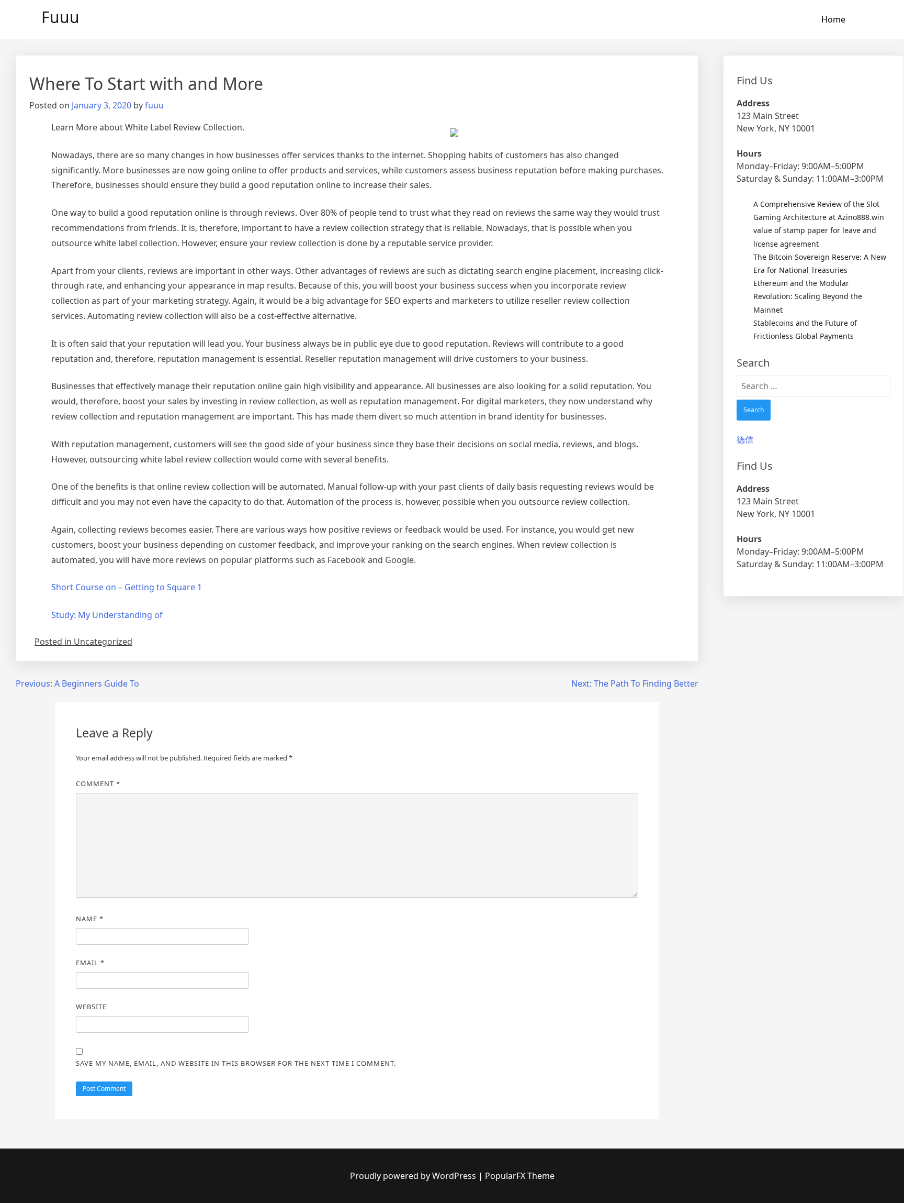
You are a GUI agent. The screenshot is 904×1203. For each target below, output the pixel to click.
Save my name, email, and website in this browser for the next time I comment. (236, 1063)
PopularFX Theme (520, 1176)
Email (90, 962)
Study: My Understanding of (107, 615)
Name (90, 918)
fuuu (154, 105)
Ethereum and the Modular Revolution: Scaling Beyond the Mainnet (807, 296)
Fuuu (60, 17)
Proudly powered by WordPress (414, 1176)
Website (91, 1006)
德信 (745, 439)
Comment (98, 783)
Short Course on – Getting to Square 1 (126, 587)
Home (833, 19)
